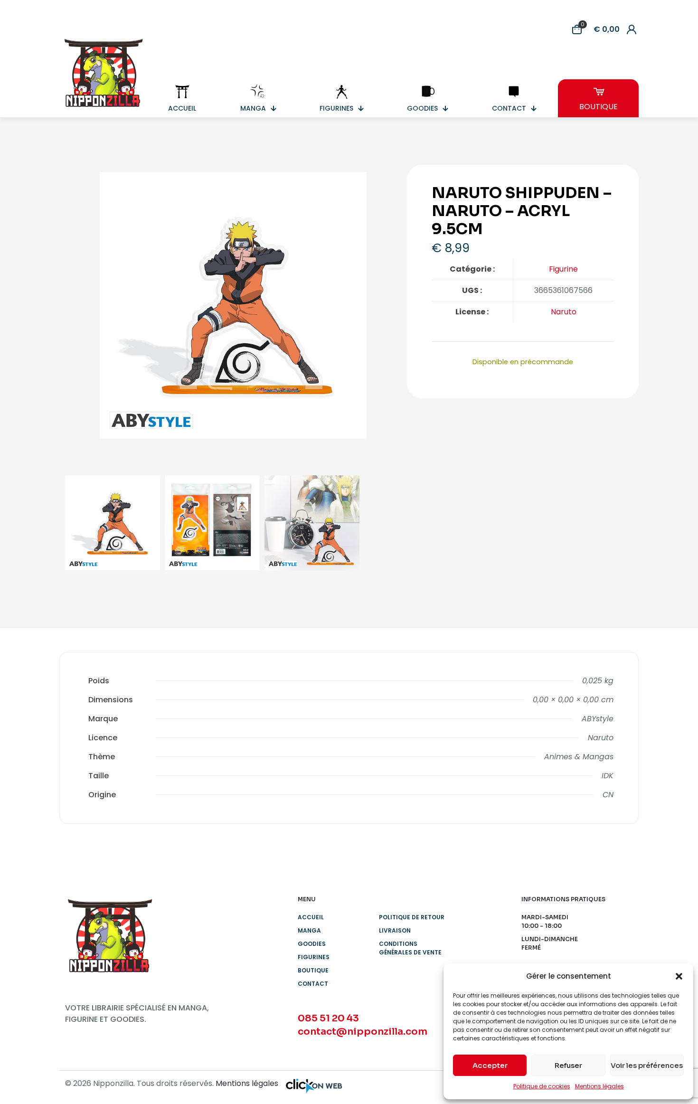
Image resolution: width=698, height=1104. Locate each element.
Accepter (490, 1065)
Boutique (313, 970)
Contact (313, 984)
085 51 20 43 (328, 1018)
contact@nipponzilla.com (362, 1032)
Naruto (563, 311)
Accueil (311, 917)
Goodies (312, 944)
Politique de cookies (541, 1086)
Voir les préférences (647, 1065)
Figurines (314, 957)
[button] (679, 976)
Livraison (395, 930)
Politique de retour (411, 917)
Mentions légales (599, 1086)
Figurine (563, 269)
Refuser (568, 1065)
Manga (309, 930)
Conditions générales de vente (410, 948)
